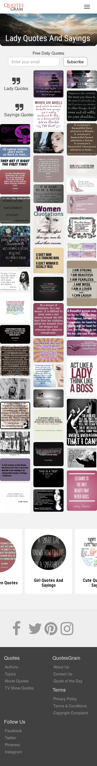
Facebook (13, 730)
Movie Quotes (17, 681)
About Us (61, 666)
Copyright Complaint (70, 712)
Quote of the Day (67, 681)
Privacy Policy (65, 698)
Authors (11, 666)
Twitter (10, 737)
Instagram (13, 751)
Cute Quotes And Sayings (48, 583)
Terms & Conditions (70, 705)
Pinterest (12, 744)
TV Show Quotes (19, 688)
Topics (10, 674)
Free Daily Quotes (48, 53)
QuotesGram (13, 7)
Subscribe (75, 61)
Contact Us (62, 674)
